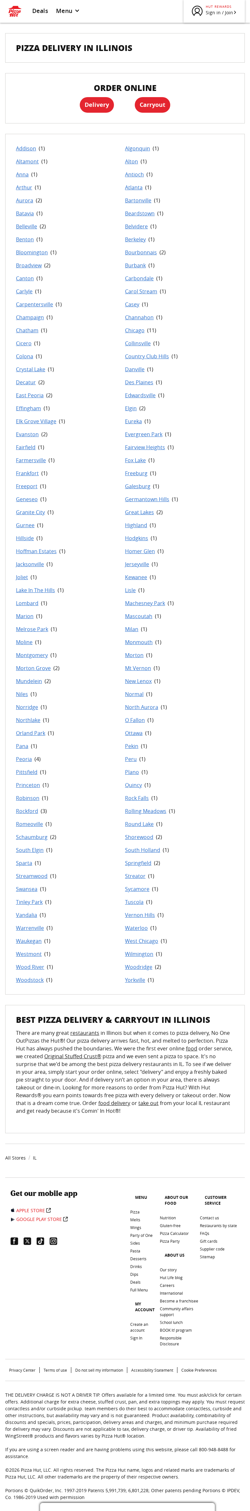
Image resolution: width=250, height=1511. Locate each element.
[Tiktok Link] (42, 1241)
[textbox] (125, 1076)
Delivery (97, 105)
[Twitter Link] (29, 1241)
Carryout (152, 105)
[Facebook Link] (16, 1241)
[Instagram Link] (55, 1241)
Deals (40, 11)
